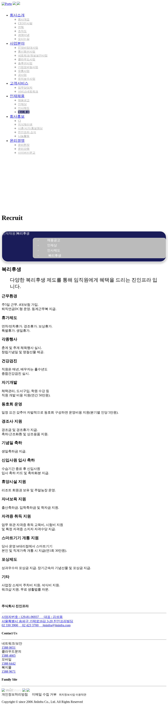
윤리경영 (17, 141)
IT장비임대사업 (28, 47)
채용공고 (24, 100)
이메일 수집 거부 (44, 694)
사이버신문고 (26, 152)
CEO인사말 (25, 23)
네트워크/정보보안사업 (33, 55)
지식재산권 (25, 124)
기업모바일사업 (28, 67)
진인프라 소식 (27, 132)
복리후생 (24, 112)
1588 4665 (9, 655)
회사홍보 (17, 116)
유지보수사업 (26, 78)
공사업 (22, 75)
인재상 (22, 104)
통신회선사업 (26, 51)
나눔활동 (24, 136)
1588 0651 (9, 647)
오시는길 (24, 39)
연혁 (21, 27)
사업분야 (17, 43)
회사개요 (24, 19)
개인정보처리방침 (15, 694)
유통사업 (24, 71)
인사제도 (24, 108)
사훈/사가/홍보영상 (30, 128)
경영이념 (24, 35)
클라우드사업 (26, 59)
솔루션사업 (25, 63)
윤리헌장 (24, 145)
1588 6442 (9, 663)
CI (19, 120)
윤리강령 (24, 148)
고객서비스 (19, 83)
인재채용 (17, 96)
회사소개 (17, 15)
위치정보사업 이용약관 (72, 694)
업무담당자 (25, 87)
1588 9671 (9, 671)
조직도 (22, 31)
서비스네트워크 (28, 91)
